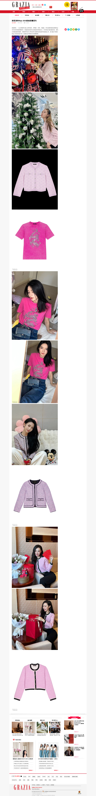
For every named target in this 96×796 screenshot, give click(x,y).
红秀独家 (78, 15)
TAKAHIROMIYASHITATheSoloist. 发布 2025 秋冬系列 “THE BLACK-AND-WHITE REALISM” (47, 763)
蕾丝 (61, 776)
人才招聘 (43, 784)
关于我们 (33, 784)
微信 (71, 30)
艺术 (53, 776)
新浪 (66, 30)
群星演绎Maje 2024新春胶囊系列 (45, 768)
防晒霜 (34, 776)
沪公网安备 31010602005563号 (50, 791)
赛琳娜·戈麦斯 (75, 776)
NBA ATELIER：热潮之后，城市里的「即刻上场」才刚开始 (55, 734)
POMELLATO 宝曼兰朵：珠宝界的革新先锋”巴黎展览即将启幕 (21, 763)
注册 (36, 5)
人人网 (79, 30)
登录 (33, 5)
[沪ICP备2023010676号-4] (37, 791)
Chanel (44, 776)
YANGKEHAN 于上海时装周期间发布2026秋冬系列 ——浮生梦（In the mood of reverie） (21, 768)
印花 (57, 776)
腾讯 (68, 30)
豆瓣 (76, 30)
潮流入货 (47, 15)
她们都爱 (37, 15)
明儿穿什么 (57, 15)
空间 (73, 30)
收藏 (39, 5)
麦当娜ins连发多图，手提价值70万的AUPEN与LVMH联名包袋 (47, 761)
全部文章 (17, 15)
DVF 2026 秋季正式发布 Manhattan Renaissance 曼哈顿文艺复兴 (18, 734)
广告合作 (47, 784)
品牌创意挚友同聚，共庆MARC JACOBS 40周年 (47, 765)
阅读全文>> (76, 731)
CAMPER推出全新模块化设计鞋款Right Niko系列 (21, 761)
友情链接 (52, 784)
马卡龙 (24, 776)
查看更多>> (31, 770)
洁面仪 (39, 776)
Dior (29, 776)
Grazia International (35, 789)
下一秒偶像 (67, 15)
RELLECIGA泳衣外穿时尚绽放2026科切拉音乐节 (21, 765)
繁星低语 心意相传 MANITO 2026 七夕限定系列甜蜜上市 (30, 734)
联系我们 (38, 784)
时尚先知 (27, 15)
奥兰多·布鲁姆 (67, 776)
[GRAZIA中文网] (21, 6)
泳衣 (48, 776)
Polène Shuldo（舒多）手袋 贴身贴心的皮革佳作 (42, 734)
